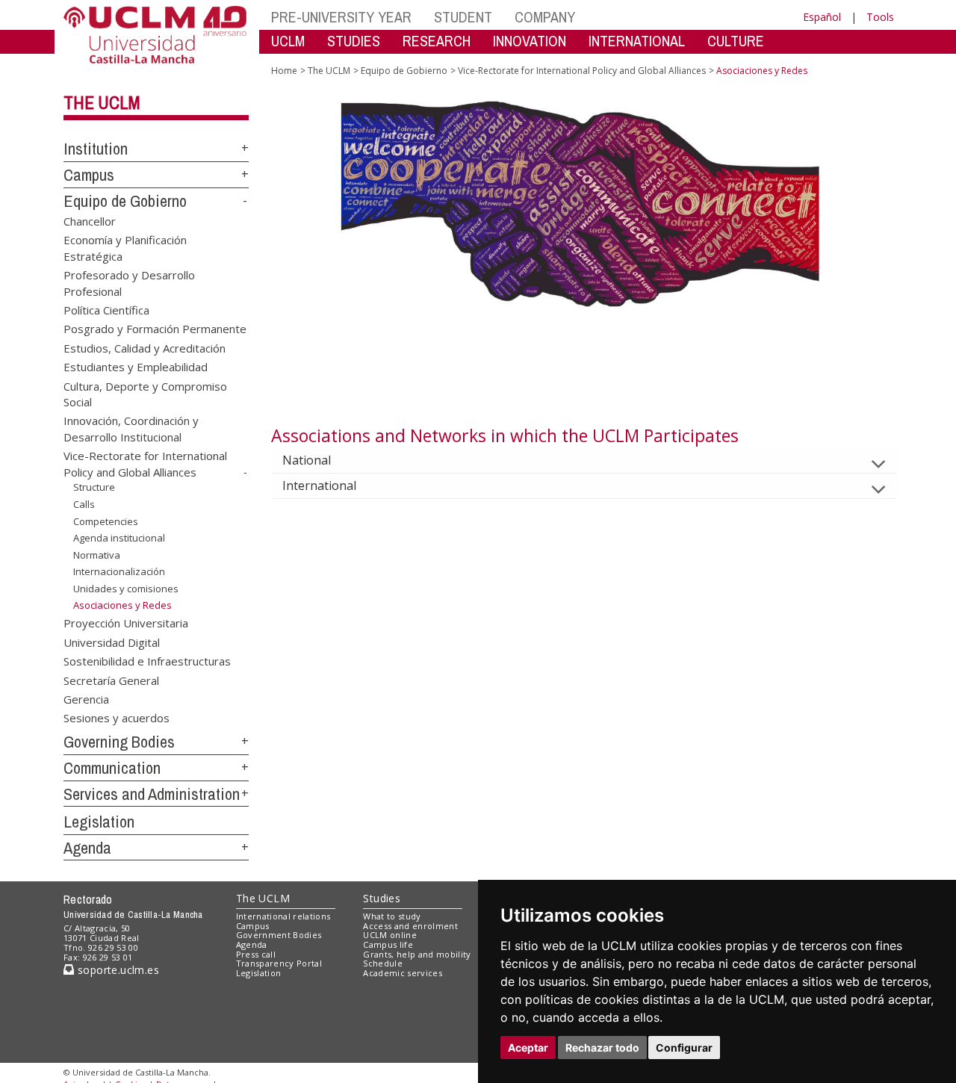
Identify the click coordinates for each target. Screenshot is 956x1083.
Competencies (105, 520)
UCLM (288, 41)
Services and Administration (151, 794)
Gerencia (86, 699)
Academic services (402, 972)
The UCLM (101, 102)
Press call (256, 954)
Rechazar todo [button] (602, 1047)
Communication (112, 768)
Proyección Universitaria (125, 622)
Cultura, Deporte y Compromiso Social (145, 393)
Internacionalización (119, 571)
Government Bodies (279, 934)
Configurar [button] (684, 1047)
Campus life (388, 944)
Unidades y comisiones (126, 588)
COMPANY (545, 17)
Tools (880, 17)
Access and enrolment (410, 925)
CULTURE (735, 41)
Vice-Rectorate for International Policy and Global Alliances (145, 464)
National (306, 460)
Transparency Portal (279, 963)
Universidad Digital (111, 641)
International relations (283, 916)
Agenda (87, 848)
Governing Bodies (119, 741)
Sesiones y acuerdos (116, 717)
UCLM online (390, 934)
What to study (391, 916)
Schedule (383, 963)
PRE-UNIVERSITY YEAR (341, 17)
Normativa (96, 555)
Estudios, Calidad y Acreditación (144, 347)
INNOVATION (529, 41)
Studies (381, 898)
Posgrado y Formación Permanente (154, 328)
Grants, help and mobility (417, 954)
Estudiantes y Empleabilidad (135, 366)
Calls (84, 504)
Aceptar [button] (528, 1047)
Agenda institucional (119, 537)
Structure (94, 487)
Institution (95, 148)
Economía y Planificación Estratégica (125, 247)
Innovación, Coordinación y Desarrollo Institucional (131, 428)
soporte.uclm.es (116, 970)
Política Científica (106, 309)
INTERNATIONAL (637, 41)
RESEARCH (437, 41)
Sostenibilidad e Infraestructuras (147, 661)
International (319, 485)
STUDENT (463, 17)
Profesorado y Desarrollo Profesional (129, 282)
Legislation (98, 821)
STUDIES (353, 41)
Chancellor (89, 220)
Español (822, 17)
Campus (88, 175)
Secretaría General (111, 679)
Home (284, 70)
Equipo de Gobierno (125, 201)
